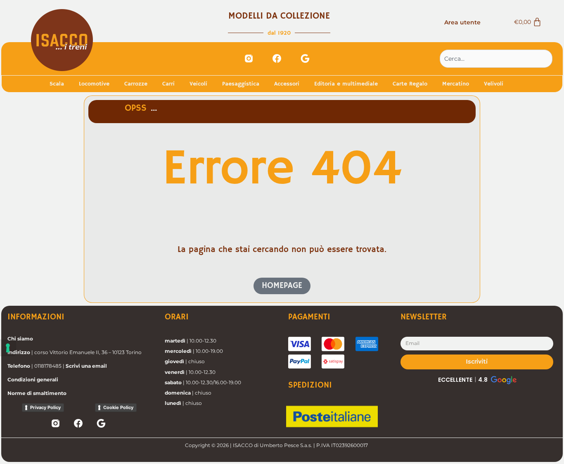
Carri (168, 84)
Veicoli (198, 84)
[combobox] (496, 59)
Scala (57, 84)
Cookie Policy (118, 407)
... (154, 108)
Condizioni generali (32, 379)
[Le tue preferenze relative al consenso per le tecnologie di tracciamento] (8, 348)
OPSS (136, 108)
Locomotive (94, 84)
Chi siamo (20, 339)
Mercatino (455, 84)
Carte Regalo (410, 84)
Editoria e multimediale (346, 84)
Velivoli (493, 84)
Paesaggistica (240, 84)
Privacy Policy (45, 407)
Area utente (462, 22)
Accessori (286, 84)
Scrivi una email (86, 366)
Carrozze (135, 84)
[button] (477, 379)
